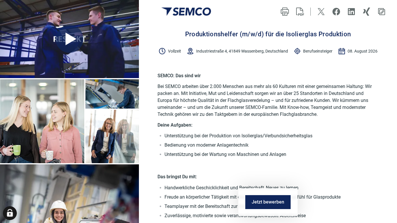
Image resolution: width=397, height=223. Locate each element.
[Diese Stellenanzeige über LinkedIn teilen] (351, 11)
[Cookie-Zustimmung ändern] (10, 213)
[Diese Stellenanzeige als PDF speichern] (300, 11)
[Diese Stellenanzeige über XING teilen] (366, 11)
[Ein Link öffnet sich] (186, 12)
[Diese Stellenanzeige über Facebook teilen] (336, 11)
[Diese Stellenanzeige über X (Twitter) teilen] (321, 11)
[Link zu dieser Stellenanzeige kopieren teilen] (381, 11)
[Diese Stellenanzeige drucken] (284, 11)
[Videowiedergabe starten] (69, 39)
